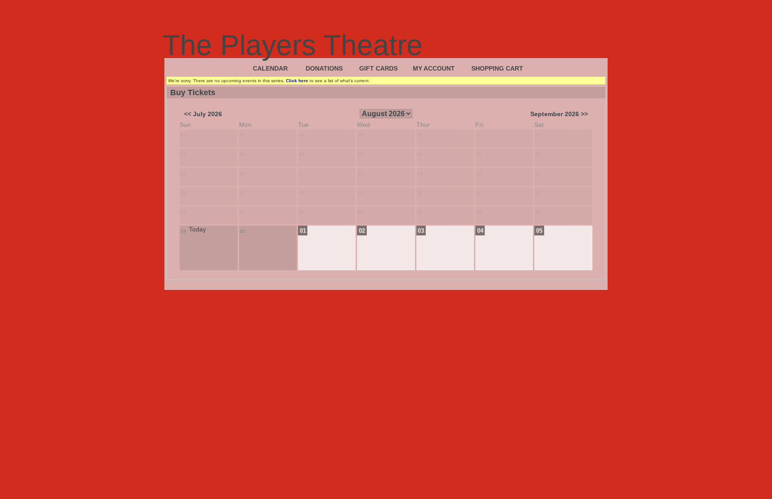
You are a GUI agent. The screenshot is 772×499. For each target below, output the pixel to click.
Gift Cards (378, 68)
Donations (324, 68)
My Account (434, 68)
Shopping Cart (497, 68)
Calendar (270, 68)
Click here (297, 80)
